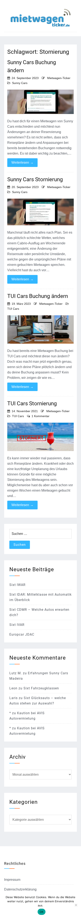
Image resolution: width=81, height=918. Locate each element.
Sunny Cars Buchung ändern (31, 66)
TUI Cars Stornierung (32, 403)
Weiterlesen (22, 162)
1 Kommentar (40, 416)
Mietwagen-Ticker (58, 78)
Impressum (12, 879)
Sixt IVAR (17, 625)
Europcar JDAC (21, 634)
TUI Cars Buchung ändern (37, 296)
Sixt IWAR (17, 585)
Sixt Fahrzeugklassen (41, 688)
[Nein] (76, 905)
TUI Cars (13, 308)
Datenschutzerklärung (20, 889)
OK (42, 911)
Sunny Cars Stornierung (35, 179)
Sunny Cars (19, 83)
